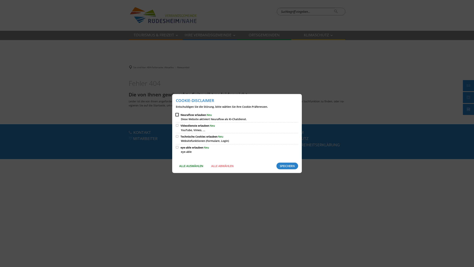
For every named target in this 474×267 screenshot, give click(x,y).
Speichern (287, 166)
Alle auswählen (191, 166)
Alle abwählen (222, 166)
